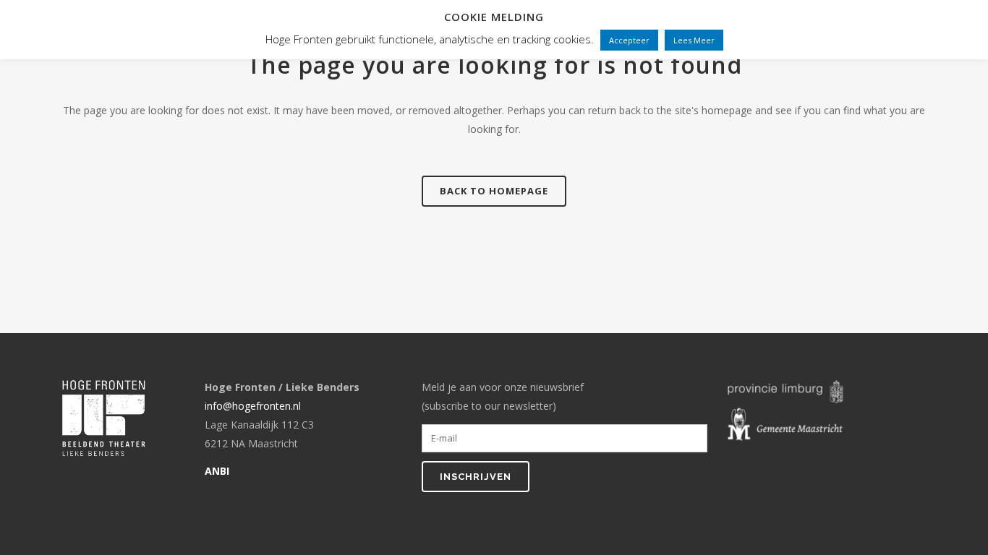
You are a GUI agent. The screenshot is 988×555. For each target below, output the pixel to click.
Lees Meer (694, 40)
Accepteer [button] (629, 40)
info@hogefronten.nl (253, 406)
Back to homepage (494, 190)
